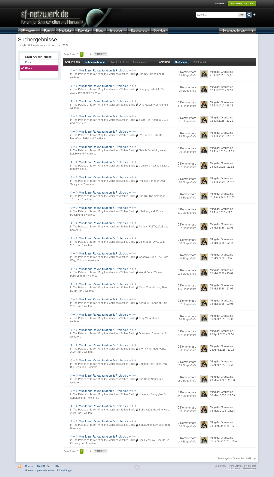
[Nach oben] (137, 467)
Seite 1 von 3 (71, 54)
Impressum (117, 30)
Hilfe (57, 466)
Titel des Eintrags (120, 62)
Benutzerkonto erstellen (242, 3)
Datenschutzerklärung (244, 458)
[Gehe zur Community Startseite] (90, 16)
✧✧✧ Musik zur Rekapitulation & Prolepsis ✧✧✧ (103, 70)
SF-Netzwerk (29, 30)
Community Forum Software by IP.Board (235, 466)
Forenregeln (224, 458)
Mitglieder (65, 30)
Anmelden (220, 3)
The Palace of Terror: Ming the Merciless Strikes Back (104, 74)
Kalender (83, 30)
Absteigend (181, 62)
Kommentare (139, 62)
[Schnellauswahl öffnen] (252, 31)
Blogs (99, 30)
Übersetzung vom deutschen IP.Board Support (49, 470)
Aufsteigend (200, 62)
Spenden (159, 30)
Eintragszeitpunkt (95, 62)
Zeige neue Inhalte (234, 30)
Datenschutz (139, 30)
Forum (48, 30)
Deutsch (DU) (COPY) (37, 466)
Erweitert (254, 14)
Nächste (100, 54)
